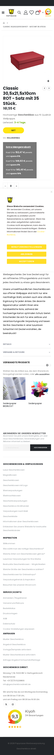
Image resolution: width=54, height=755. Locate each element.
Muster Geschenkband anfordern (19, 654)
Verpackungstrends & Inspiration (19, 579)
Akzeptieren (26, 261)
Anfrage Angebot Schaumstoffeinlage (21, 660)
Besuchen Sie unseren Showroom (19, 584)
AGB (5, 618)
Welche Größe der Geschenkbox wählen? (23, 569)
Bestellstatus (9, 608)
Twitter (6, 704)
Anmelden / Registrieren (15, 598)
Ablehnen (27, 254)
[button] (48, 81)
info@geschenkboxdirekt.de (17, 684)
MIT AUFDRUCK (13, 131)
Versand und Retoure (13, 603)
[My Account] (25, 13)
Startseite (4, 23)
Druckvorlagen (10, 613)
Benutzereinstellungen (26, 246)
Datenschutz (9, 623)
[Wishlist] (31, 13)
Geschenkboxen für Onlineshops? (19, 574)
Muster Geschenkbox (13, 639)
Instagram (12, 704)
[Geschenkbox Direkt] (11, 12)
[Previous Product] (44, 88)
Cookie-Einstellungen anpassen (18, 629)
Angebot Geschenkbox (14, 644)
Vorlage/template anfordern (17, 649)
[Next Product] (49, 88)
